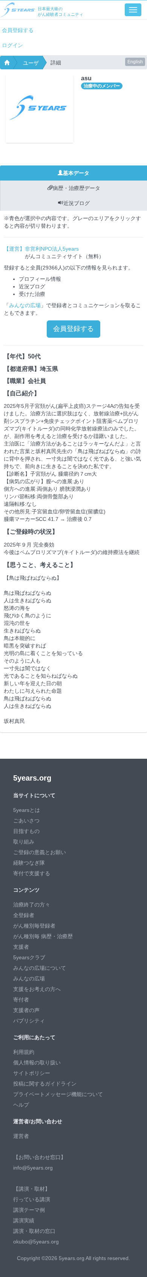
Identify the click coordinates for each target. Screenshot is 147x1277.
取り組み (23, 842)
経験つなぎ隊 (29, 863)
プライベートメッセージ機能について (58, 1094)
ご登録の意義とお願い (39, 852)
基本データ (76, 173)
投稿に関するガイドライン (45, 1084)
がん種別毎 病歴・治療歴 (43, 936)
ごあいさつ (26, 821)
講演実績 (23, 1220)
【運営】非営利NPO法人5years (41, 249)
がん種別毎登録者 (34, 926)
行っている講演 (31, 1199)
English (135, 61)
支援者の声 (26, 1010)
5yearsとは (26, 810)
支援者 (21, 947)
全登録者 (23, 915)
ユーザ (31, 63)
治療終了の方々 (31, 905)
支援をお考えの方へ (37, 989)
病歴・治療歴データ (76, 188)
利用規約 (23, 1052)
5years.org (32, 778)
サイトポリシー (31, 1073)
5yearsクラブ (29, 957)
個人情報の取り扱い (37, 1063)
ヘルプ (21, 1105)
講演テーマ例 (29, 1210)
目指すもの (26, 831)
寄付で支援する (31, 873)
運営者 (21, 1136)
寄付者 (21, 1000)
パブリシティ (29, 1021)
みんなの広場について (39, 968)
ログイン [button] (12, 45)
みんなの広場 (25, 305)
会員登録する (18, 30)
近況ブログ (76, 203)
